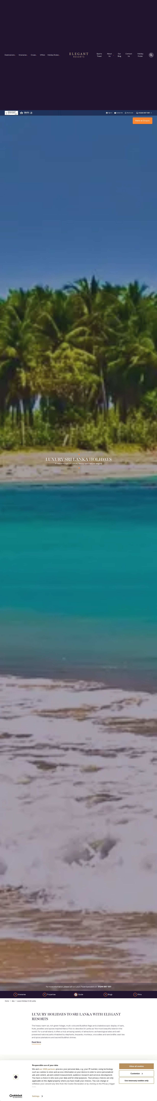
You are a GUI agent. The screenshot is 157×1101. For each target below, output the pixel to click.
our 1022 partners (47, 1069)
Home (7, 1001)
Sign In (110, 113)
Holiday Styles (54, 55)
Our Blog (119, 55)
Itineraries (23, 55)
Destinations (10, 55)
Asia (13, 1001)
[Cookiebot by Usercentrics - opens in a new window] (16, 1096)
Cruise (34, 55)
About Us (110, 55)
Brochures (130, 113)
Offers (42, 55)
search (151, 55)
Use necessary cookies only (136, 1081)
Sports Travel (99, 55)
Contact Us (128, 55)
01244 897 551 (144, 113)
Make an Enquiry (142, 120)
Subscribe (120, 113)
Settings (35, 1096)
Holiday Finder (140, 55)
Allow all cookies (136, 1066)
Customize (135, 1073)
